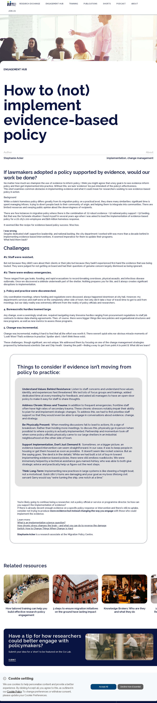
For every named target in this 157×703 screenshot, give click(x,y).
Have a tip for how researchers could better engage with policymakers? (45, 640)
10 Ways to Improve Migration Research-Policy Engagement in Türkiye (124, 612)
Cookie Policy (14, 691)
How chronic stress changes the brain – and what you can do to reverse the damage (61, 525)
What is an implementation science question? (41, 522)
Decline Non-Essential (130, 686)
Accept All (103, 686)
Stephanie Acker (14, 158)
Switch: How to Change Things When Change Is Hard (45, 528)
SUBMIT (12, 660)
